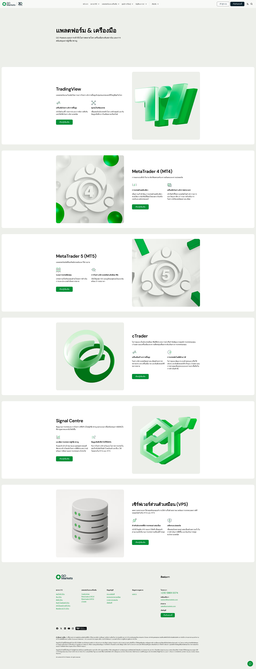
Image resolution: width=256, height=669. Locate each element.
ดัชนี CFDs (59, 600)
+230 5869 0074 (169, 592)
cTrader (83, 601)
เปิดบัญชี (109, 603)
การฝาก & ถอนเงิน (112, 600)
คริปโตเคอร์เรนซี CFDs (63, 606)
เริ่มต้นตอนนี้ (237, 4)
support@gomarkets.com (169, 600)
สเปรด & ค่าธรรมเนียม (113, 597)
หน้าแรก (85, 4)
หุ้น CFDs (59, 597)
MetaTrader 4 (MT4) (87, 596)
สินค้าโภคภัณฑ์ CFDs (62, 603)
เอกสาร (134, 594)
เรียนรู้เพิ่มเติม (64, 122)
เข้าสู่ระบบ (223, 4)
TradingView (85, 594)
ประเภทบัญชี (111, 594)
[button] (95, 4)
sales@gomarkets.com (168, 606)
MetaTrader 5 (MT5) (87, 599)
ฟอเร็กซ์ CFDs (60, 594)
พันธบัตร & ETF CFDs (62, 609)
